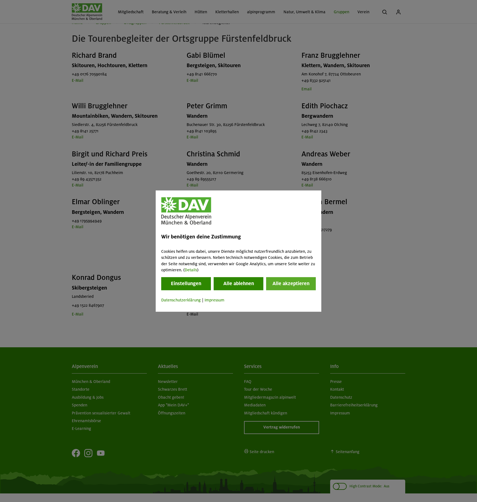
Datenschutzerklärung (181, 300)
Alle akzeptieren (290, 284)
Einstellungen (186, 284)
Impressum (214, 300)
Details (191, 269)
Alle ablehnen (238, 284)
